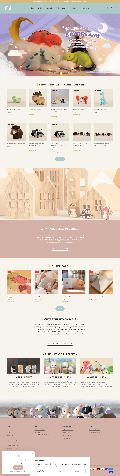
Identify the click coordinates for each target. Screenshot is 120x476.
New (33, 8)
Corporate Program (94, 433)
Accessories (49, 8)
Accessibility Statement (14, 448)
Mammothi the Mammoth (16, 144)
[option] (60, 45)
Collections (84, 8)
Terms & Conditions (13, 446)
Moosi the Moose (35, 110)
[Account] (107, 8)
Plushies (39, 8)
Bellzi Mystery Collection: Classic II (59, 111)
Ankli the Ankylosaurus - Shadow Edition (37, 145)
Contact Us (10, 432)
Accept (59, 471)
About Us (9, 430)
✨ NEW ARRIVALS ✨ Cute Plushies (60, 84)
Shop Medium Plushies (60, 391)
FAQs (8, 438)
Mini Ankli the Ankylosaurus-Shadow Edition (58, 145)
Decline (77, 471)
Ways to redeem (66, 435)
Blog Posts (10, 435)
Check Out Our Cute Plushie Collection (60, 343)
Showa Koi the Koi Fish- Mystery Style (80, 145)
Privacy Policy (81, 466)
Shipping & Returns (12, 440)
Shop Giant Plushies (96, 391)
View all (60, 159)
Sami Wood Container (69, 297)
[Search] (111, 8)
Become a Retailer (94, 430)
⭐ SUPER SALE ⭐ (60, 266)
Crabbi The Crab (78, 110)
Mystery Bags (60, 8)
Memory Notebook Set (96, 297)
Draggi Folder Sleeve (14, 297)
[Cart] (115, 8)
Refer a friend (66, 438)
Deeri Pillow (38, 297)
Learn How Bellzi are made (60, 248)
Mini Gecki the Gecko (14, 110)
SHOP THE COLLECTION (60, 68)
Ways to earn (65, 433)
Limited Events (73, 8)
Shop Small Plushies (24, 391)
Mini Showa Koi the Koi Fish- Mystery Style (101, 145)
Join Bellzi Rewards (67, 430)
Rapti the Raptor (100, 110)
